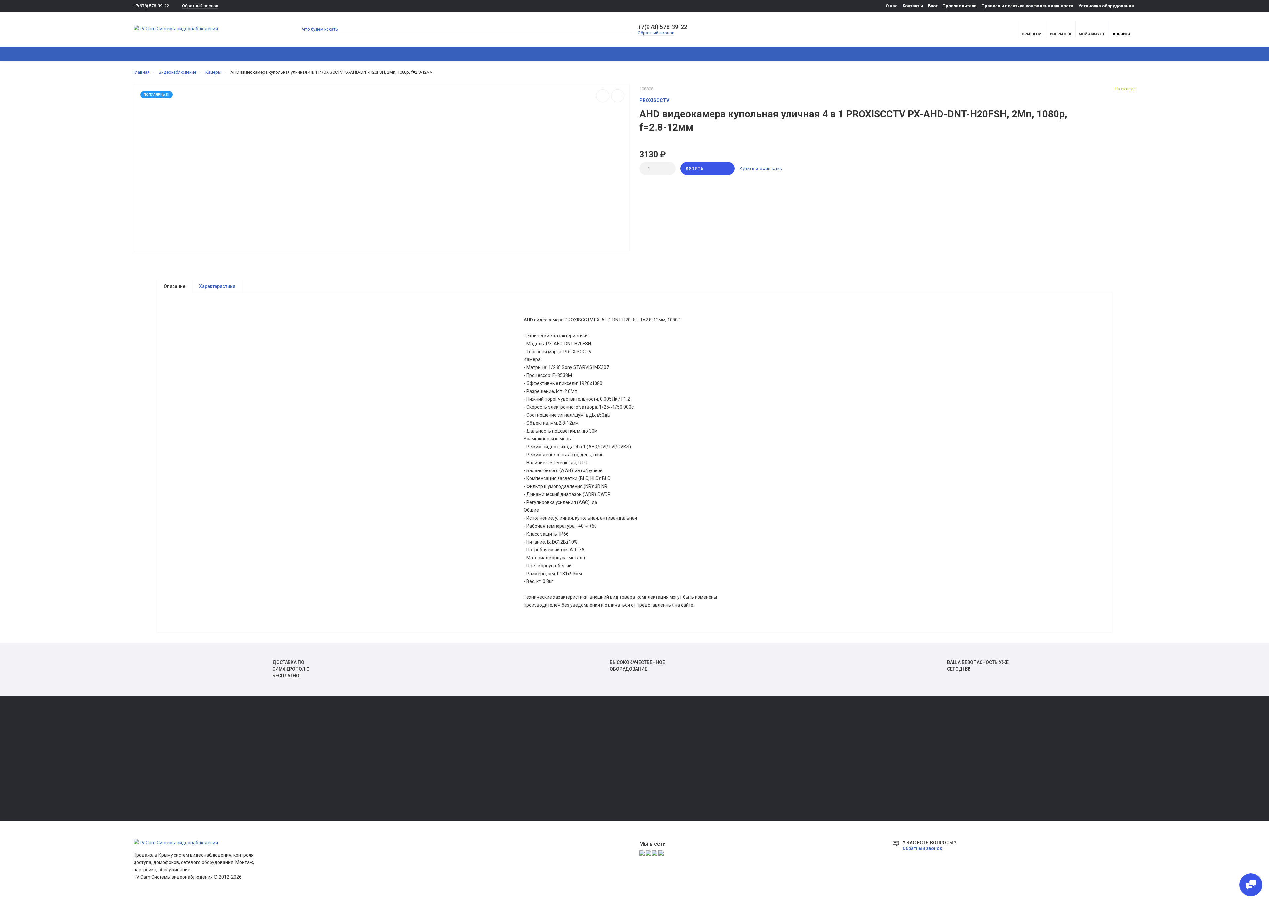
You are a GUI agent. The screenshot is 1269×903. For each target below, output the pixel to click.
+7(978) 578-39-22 (151, 5)
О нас (892, 5)
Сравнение (144, 744)
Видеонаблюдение (209, 54)
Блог (933, 5)
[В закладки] (617, 95)
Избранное (145, 753)
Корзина (1122, 34)
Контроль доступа (370, 54)
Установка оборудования (1106, 5)
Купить (695, 168)
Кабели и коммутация (498, 54)
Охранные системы (311, 54)
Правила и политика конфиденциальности (1027, 5)
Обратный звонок (200, 5)
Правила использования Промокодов (576, 781)
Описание (174, 286)
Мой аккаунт (1092, 34)
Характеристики (217, 286)
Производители (959, 5)
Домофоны (260, 54)
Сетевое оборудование (432, 54)
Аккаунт (142, 735)
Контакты (913, 5)
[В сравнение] (602, 95)
